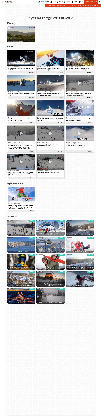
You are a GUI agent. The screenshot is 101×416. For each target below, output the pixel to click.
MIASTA (61, 2)
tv (50, 5)
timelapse (55, 5)
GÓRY (54, 2)
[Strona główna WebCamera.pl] (8, 2)
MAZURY (68, 2)
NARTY (76, 2)
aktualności (72, 5)
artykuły (81, 5)
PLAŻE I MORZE (45, 2)
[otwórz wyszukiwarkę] (99, 2)
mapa (87, 5)
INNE (81, 2)
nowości (63, 5)
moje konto (95, 5)
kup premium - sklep (91, 2)
